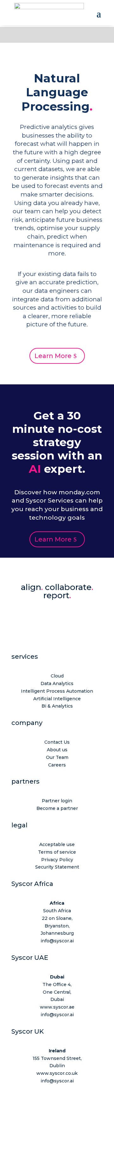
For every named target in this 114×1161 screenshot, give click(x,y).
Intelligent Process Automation (57, 691)
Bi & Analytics (57, 706)
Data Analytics (57, 683)
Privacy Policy (57, 860)
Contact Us (57, 742)
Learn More (53, 356)
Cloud (57, 676)
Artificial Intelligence (57, 699)
